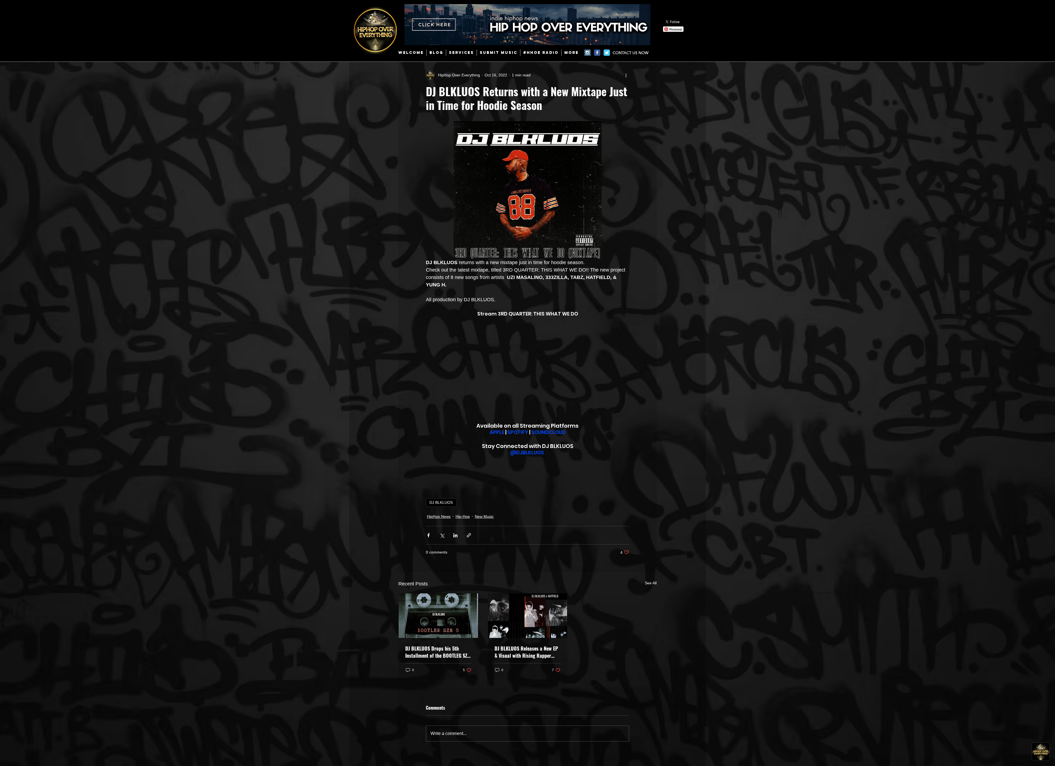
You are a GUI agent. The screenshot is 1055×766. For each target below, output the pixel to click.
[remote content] (527, 369)
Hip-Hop (463, 516)
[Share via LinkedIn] (455, 535)
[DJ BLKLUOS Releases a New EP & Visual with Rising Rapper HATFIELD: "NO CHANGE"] (527, 615)
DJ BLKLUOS (441, 502)
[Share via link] (468, 535)
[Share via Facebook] (428, 535)
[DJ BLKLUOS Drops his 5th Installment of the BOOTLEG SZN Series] (438, 615)
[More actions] (626, 75)
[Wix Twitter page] (607, 52)
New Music (484, 516)
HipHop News (439, 516)
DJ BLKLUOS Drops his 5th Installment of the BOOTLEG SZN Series (437, 652)
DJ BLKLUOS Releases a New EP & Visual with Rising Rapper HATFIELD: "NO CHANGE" (526, 652)
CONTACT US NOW (630, 52)
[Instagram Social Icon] (587, 52)
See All (651, 583)
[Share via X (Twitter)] (442, 535)
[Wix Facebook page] (597, 52)
